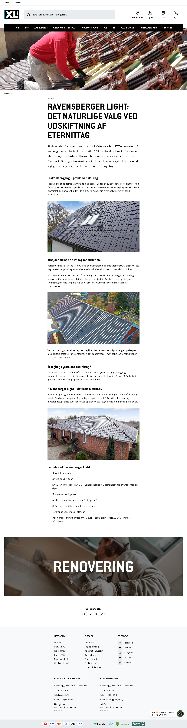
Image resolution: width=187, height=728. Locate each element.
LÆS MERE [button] (93, 591)
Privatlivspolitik (91, 659)
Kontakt (57, 643)
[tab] (17, 27)
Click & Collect (91, 643)
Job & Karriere (60, 651)
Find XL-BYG (59, 647)
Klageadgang (90, 655)
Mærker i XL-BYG (61, 663)
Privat (6, 2)
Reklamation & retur (94, 651)
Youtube (127, 647)
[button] (84, 614)
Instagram (128, 652)
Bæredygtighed (61, 659)
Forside (7, 94)
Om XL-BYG (59, 655)
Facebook (128, 642)
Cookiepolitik (90, 663)
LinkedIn (127, 657)
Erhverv (17, 2)
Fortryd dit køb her (93, 667)
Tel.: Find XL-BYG (61, 695)
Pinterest (128, 662)
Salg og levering (92, 647)
